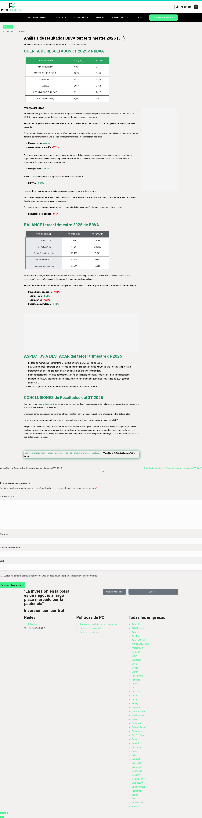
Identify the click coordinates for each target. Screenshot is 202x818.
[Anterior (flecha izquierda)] (1, 817)
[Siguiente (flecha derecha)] (3, 817)
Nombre (5, 534)
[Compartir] (5, 813)
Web (2, 561)
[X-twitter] (196, 7)
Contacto (140, 18)
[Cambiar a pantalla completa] (3, 813)
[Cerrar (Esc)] (7, 813)
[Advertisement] (81, 332)
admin (23, 32)
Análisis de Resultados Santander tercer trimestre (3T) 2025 (32, 468)
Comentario (7, 496)
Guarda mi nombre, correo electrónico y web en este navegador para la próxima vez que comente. (51, 575)
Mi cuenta (186, 7)
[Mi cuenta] (177, 7)
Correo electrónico (10, 547)
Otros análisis (81, 18)
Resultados (8, 26)
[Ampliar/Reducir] (1, 813)
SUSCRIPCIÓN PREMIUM (163, 18)
